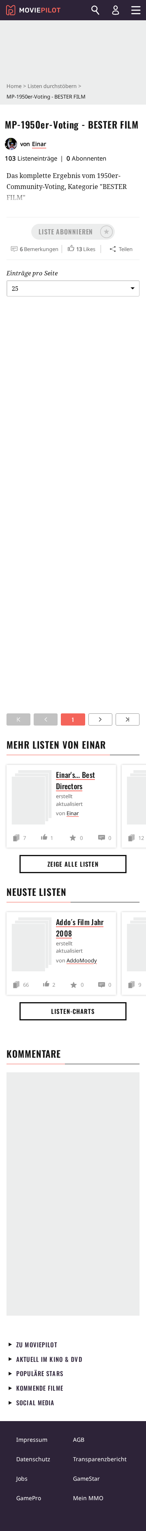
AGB (78, 1439)
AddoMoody (82, 960)
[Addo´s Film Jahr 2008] (33, 946)
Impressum (31, 1439)
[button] (73, 232)
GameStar (86, 1478)
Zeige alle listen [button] (73, 863)
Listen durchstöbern (52, 86)
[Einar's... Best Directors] (33, 799)
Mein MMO (88, 1498)
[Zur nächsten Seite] (100, 719)
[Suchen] (95, 10)
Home (13, 86)
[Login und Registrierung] (115, 10)
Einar (39, 144)
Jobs (22, 1478)
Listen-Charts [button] (73, 1011)
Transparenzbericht (100, 1459)
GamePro (28, 1498)
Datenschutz (33, 1459)
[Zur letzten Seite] (128, 719)
